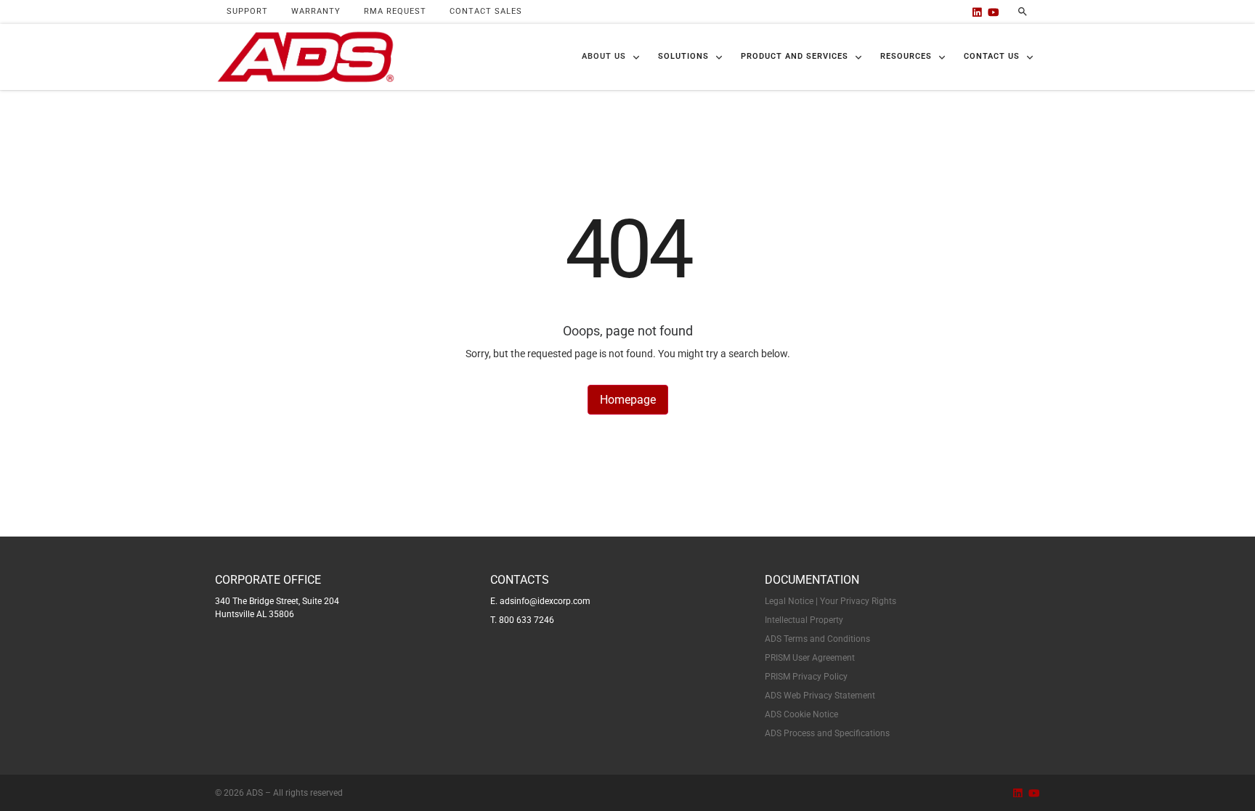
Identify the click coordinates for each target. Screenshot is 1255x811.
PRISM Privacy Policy (806, 677)
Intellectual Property (804, 620)
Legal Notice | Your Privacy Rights (830, 601)
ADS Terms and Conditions (817, 639)
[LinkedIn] (977, 12)
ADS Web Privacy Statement (820, 695)
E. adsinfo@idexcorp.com (540, 601)
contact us (992, 56)
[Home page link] (305, 57)
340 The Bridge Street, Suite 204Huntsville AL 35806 (277, 607)
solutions (683, 56)
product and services (794, 56)
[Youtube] (993, 12)
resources (906, 56)
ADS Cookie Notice (801, 714)
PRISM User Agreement (810, 658)
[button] (611, 57)
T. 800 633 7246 (522, 620)
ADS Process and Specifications (827, 733)
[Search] (1022, 11)
